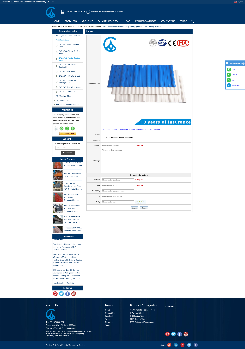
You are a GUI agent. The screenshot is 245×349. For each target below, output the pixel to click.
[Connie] (67, 128)
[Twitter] (61, 293)
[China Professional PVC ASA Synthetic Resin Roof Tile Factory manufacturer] (58, 228)
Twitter (108, 319)
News (127, 21)
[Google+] (169, 345)
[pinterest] (55, 293)
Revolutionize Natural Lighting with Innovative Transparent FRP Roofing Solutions (67, 244)
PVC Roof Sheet (65, 26)
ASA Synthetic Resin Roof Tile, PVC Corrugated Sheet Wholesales (72, 206)
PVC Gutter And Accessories (67, 104)
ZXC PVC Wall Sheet (67, 71)
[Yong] (73, 128)
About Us (87, 21)
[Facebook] (67, 293)
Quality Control (108, 21)
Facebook (109, 316)
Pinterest (109, 322)
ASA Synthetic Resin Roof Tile (68, 36)
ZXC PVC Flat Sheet (67, 92)
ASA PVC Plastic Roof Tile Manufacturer (72, 172)
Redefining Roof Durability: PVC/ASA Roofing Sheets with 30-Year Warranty (66, 283)
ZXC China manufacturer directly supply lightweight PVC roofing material (131, 129)
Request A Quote (145, 21)
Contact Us (168, 21)
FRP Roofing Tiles (63, 96)
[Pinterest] (182, 345)
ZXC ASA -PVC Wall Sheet (69, 76)
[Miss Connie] (56, 128)
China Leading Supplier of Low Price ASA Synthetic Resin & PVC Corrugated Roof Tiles (73, 184)
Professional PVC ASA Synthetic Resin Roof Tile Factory (72, 228)
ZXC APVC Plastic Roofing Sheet (87, 26)
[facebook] (196, 345)
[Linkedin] (176, 345)
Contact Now (67, 133)
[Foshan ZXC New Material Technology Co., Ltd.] (50, 17)
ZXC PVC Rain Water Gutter (70, 87)
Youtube (108, 325)
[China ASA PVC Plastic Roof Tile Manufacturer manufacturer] (58, 172)
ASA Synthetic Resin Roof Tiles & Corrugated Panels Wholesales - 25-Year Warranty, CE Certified (73, 195)
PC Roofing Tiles (62, 100)
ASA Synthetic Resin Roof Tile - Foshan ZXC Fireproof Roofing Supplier (73, 217)
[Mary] (61, 128)
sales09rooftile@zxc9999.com (107, 12)
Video (183, 21)
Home (56, 21)
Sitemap (170, 306)
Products (70, 21)
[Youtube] (73, 293)
